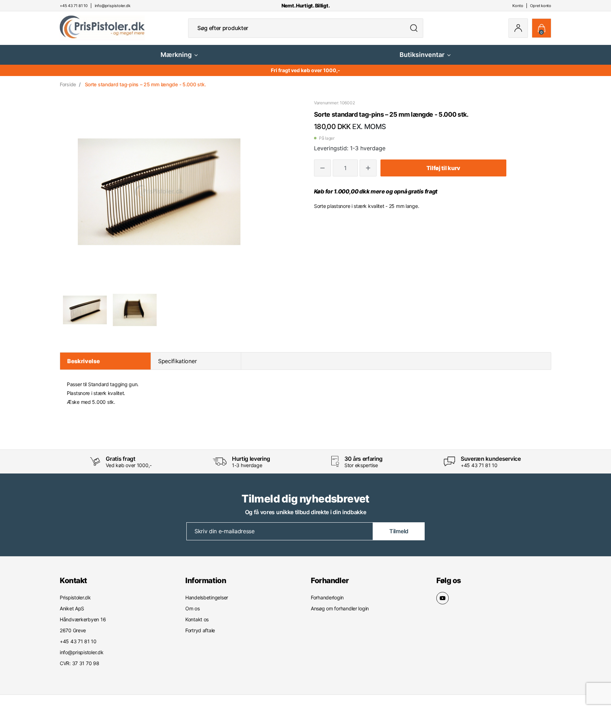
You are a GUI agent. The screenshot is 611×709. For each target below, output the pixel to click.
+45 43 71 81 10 (479, 465)
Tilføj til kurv (443, 168)
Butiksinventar (422, 54)
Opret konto (540, 5)
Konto (517, 5)
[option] (85, 310)
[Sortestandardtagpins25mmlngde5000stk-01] (85, 310)
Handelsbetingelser (206, 597)
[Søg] (414, 28)
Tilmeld (398, 531)
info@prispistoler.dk (81, 652)
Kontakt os (197, 619)
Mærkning (176, 54)
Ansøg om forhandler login (340, 608)
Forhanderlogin (327, 597)
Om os (192, 608)
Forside (68, 84)
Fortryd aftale (200, 630)
